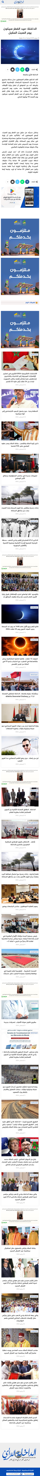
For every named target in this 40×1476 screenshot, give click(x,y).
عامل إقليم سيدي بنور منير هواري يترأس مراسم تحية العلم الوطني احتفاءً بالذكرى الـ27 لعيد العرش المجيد (20, 1283)
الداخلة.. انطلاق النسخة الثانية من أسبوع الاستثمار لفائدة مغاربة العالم (20, 811)
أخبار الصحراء (34, 952)
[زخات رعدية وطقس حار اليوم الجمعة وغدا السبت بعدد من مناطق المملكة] (20, 495)
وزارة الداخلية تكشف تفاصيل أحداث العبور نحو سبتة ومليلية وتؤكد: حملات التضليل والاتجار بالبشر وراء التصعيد (20, 1089)
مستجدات (34, 575)
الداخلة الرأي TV (33, 823)
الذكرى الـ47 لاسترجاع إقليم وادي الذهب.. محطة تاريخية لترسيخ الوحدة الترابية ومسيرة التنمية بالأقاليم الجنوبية (20, 543)
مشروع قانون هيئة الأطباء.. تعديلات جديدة (20, 1022)
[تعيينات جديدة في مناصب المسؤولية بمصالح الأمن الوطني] (20, 463)
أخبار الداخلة (34, 521)
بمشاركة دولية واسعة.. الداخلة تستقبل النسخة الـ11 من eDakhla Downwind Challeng (20, 695)
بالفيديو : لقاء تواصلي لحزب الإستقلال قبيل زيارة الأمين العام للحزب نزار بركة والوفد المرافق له (20, 596)
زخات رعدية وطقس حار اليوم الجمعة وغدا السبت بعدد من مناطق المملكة (20, 509)
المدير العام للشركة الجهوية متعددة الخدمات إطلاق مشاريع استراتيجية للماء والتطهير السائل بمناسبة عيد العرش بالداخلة (20, 1420)
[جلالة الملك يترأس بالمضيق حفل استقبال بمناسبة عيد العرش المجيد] (20, 1235)
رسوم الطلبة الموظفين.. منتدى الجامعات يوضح (20, 906)
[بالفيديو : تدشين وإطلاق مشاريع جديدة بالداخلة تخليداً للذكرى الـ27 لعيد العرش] (20, 1458)
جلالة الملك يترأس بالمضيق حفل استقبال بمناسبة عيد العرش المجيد (20, 1250)
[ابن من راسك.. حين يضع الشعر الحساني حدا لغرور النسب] (20, 745)
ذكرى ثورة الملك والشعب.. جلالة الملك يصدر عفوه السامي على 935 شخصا (20, 445)
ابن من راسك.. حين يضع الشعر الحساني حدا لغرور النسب (20, 760)
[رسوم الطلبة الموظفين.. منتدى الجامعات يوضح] (20, 893)
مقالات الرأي (34, 392)
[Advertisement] (20, 114)
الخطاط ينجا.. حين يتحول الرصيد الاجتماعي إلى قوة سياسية (20, 412)
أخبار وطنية (34, 354)
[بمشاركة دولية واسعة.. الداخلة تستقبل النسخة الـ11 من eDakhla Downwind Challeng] (20, 681)
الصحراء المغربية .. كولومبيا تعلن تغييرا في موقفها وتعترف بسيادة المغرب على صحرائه (20, 972)
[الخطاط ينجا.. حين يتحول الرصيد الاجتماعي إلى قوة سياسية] (20, 398)
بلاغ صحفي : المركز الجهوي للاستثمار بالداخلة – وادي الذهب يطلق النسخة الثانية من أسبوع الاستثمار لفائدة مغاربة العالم (20, 1055)
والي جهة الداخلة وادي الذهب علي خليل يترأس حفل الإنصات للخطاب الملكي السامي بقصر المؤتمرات (20, 1318)
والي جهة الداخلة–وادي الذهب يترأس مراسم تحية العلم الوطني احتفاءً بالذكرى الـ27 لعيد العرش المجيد (20, 1197)
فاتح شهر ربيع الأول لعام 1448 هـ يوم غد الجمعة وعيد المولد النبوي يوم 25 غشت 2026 (20, 628)
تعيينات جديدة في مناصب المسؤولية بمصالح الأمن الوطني (20, 477)
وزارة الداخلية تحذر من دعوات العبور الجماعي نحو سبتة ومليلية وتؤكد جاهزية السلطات (20, 727)
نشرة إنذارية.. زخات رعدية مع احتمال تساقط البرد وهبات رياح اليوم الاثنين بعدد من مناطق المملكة (20, 875)
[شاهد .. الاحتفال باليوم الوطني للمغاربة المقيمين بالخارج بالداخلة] (20, 829)
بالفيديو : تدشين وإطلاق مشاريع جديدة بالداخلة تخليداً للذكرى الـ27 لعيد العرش (20, 1473)
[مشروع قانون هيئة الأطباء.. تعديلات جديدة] (20, 1009)
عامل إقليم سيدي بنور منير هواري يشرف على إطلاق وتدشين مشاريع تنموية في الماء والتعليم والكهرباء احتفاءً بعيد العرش (20, 1385)
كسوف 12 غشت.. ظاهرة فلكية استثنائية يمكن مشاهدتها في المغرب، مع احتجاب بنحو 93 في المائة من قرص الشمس (20, 661)
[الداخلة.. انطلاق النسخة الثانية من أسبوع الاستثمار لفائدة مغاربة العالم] (20, 797)
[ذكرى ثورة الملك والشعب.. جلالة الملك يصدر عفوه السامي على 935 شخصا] (20, 430)
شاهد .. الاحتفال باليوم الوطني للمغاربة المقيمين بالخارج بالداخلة (20, 843)
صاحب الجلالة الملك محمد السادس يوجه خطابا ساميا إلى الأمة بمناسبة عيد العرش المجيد (20, 1352)
